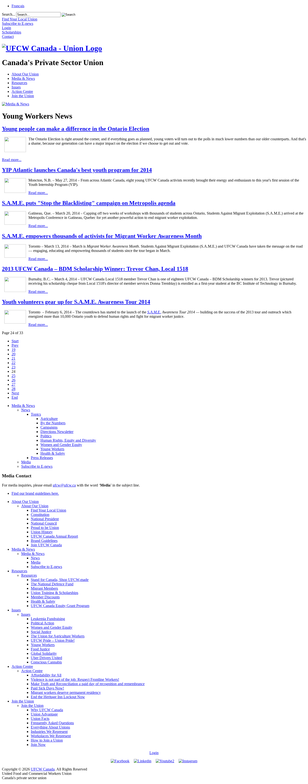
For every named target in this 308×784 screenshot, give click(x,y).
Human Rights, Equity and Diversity (68, 440)
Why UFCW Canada (47, 710)
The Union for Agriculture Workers (57, 636)
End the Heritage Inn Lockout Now (58, 697)
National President (45, 519)
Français (18, 6)
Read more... (11, 160)
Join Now (38, 745)
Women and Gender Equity (61, 445)
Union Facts (40, 718)
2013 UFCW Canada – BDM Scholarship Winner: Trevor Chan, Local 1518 (95, 269)
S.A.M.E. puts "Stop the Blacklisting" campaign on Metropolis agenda (88, 203)
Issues (16, 87)
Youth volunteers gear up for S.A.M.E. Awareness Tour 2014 (76, 302)
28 (13, 389)
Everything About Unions (50, 727)
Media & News (23, 78)
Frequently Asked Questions (52, 723)
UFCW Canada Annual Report (54, 536)
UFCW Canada (43, 769)
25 (13, 376)
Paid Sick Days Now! (47, 688)
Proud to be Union (45, 528)
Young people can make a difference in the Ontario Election (75, 129)
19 (13, 350)
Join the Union (23, 96)
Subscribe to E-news (36, 466)
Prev (15, 345)
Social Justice (41, 632)
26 (13, 380)
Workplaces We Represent (51, 736)
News (25, 410)
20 (13, 354)
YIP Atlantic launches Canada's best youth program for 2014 (77, 170)
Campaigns (49, 427)
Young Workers (52, 449)
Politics (45, 436)
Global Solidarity (44, 653)
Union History (42, 532)
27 (13, 384)
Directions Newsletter (56, 432)
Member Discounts (45, 597)
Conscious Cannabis (46, 662)
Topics (36, 414)
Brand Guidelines (44, 541)
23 (13, 367)
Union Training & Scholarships (54, 593)
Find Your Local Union (48, 510)
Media (26, 462)
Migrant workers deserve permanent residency (66, 692)
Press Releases (42, 458)
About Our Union (25, 74)
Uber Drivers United (46, 658)
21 (13, 358)
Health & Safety (52, 453)
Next (15, 393)
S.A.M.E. (154, 312)
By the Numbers (52, 423)
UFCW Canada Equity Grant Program (60, 606)
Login (154, 753)
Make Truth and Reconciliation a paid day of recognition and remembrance (88, 684)
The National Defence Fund (52, 584)
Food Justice (40, 649)
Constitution (40, 515)
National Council (44, 523)
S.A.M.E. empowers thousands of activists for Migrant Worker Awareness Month (102, 236)
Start (15, 341)
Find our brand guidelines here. (35, 493)
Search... (8, 14)
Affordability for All (46, 675)
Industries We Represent (49, 732)
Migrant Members (44, 588)
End (15, 397)
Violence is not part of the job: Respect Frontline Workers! (75, 679)
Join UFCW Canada (46, 545)
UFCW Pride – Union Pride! (53, 640)
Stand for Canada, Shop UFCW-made (60, 580)
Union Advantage (44, 714)
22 (13, 363)
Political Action (42, 623)
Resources (19, 83)
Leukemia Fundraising (48, 619)
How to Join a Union (47, 740)
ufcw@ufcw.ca (64, 485)
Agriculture (49, 419)
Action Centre (22, 91)
